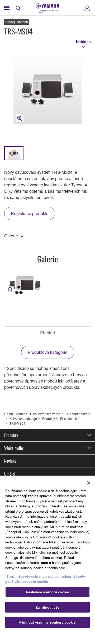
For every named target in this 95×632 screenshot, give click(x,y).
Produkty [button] (11, 435)
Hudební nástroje (77, 413)
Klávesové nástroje (23, 418)
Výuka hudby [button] (13, 448)
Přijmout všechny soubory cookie (47, 622)
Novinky (10, 461)
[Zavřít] (88, 483)
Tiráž (11, 576)
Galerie (11, 236)
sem (44, 562)
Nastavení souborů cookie (47, 591)
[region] (47, 554)
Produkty (48, 418)
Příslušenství (69, 418)
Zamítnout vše (47, 607)
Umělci (9, 474)
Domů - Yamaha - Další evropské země (32, 413)
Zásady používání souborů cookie (45, 579)
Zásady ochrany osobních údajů (44, 576)
